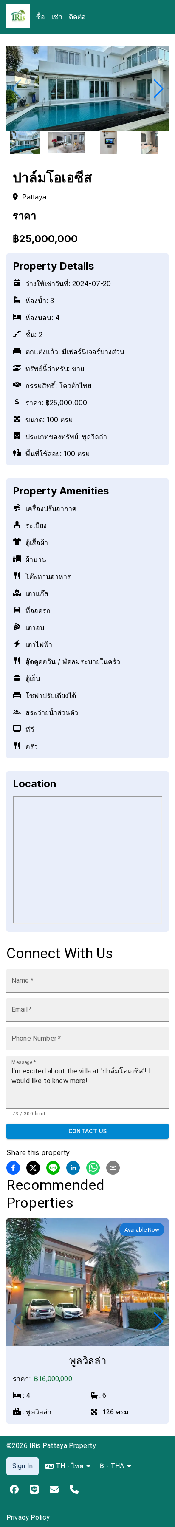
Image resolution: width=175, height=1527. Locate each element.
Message (23, 1062)
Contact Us (87, 1131)
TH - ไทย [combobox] (69, 1466)
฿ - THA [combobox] (112, 1466)
